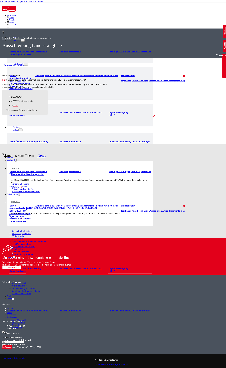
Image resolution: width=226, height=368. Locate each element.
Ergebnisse (126, 80)
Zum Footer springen (33, 1)
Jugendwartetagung (118, 112)
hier (4, 80)
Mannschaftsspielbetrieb (91, 75)
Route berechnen (12, 333)
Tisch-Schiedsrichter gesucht (27, 174)
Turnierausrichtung (69, 75)
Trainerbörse (75, 141)
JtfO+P (112, 115)
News (15, 105)
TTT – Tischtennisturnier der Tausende (29, 241)
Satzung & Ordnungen (119, 51)
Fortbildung (31, 141)
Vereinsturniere (110, 75)
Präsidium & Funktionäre (22, 51)
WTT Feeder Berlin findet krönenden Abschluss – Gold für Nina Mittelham (54, 207)
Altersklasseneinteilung (173, 80)
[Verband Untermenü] (23, 40)
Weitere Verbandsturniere (20, 220)
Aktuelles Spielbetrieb (21, 233)
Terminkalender (52, 75)
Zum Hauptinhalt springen (12, 1)
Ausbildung (42, 141)
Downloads (114, 141)
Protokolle (146, 51)
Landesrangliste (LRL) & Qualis (20, 209)
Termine (10, 308)
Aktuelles (63, 51)
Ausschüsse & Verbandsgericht (26, 191)
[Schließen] (8, 27)
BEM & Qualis (12, 77)
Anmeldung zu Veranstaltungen (135, 141)
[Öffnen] (3, 31)
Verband (16, 40)
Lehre (15, 130)
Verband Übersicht (20, 184)
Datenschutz (19, 358)
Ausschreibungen (140, 80)
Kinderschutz (11, 15)
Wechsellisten (155, 80)
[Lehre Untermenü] (20, 130)
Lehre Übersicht (17, 141)
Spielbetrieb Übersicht (22, 231)
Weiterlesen (15, 187)
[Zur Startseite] (9, 11)
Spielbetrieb (12, 194)
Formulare (135, 51)
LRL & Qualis (17, 238)
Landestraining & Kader (26, 269)
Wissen (29, 54)
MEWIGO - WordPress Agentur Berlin (111, 364)
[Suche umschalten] (3, 332)
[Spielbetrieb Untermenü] (26, 64)
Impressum (7, 358)
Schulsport (21, 271)
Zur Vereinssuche (10, 267)
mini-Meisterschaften (79, 112)
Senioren (16, 127)
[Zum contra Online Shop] (20, 301)
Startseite (6, 38)
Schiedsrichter (128, 75)
